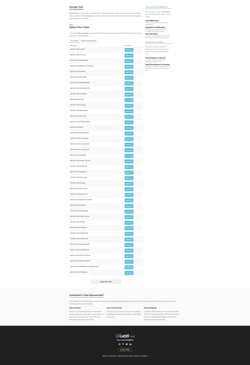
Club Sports (74, 41)
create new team (82, 36)
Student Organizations (88, 41)
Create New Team (106, 282)
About (120, 356)
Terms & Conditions (141, 356)
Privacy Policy (128, 356)
